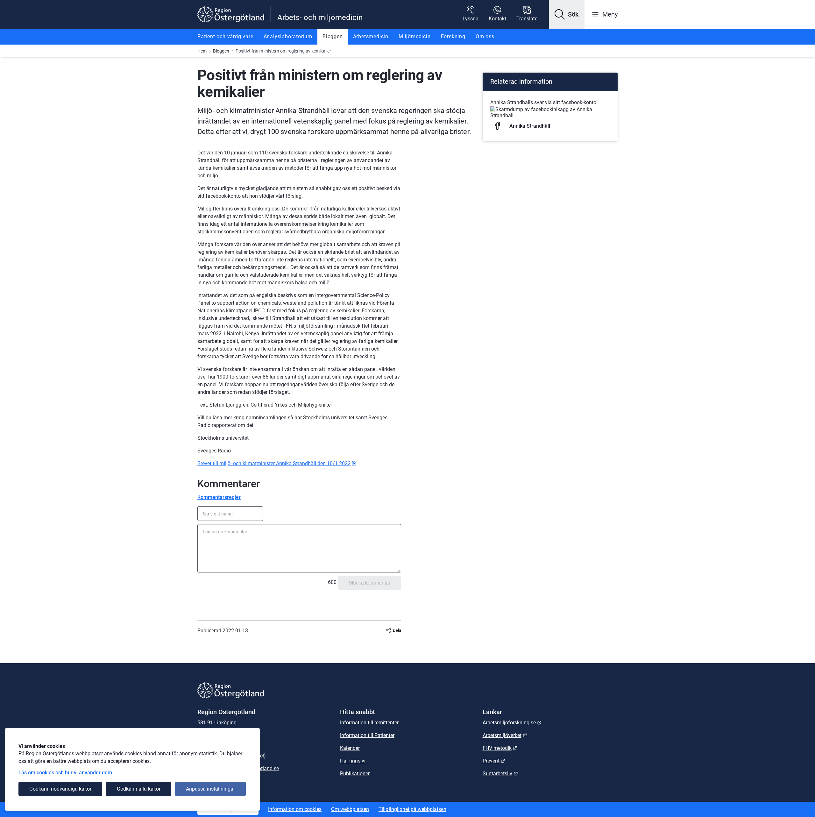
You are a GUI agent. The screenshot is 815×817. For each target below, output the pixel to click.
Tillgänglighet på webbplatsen (412, 809)
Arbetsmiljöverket (505, 735)
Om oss (485, 36)
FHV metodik (500, 748)
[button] (567, 14)
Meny (610, 14)
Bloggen (332, 36)
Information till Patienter (367, 735)
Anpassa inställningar (210, 789)
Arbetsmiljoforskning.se (512, 723)
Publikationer (355, 774)
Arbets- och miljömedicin (320, 17)
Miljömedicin (415, 36)
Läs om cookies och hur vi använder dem (65, 773)
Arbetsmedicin (370, 36)
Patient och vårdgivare (225, 36)
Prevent (494, 761)
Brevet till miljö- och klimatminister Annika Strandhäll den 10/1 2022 (276, 463)
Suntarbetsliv (500, 774)
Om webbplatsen (350, 809)
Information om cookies (295, 809)
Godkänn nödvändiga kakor (60, 789)
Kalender (350, 748)
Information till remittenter (369, 723)
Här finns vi (352, 761)
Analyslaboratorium (288, 36)
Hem (202, 50)
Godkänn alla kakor (138, 789)
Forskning (453, 36)
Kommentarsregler (219, 497)
